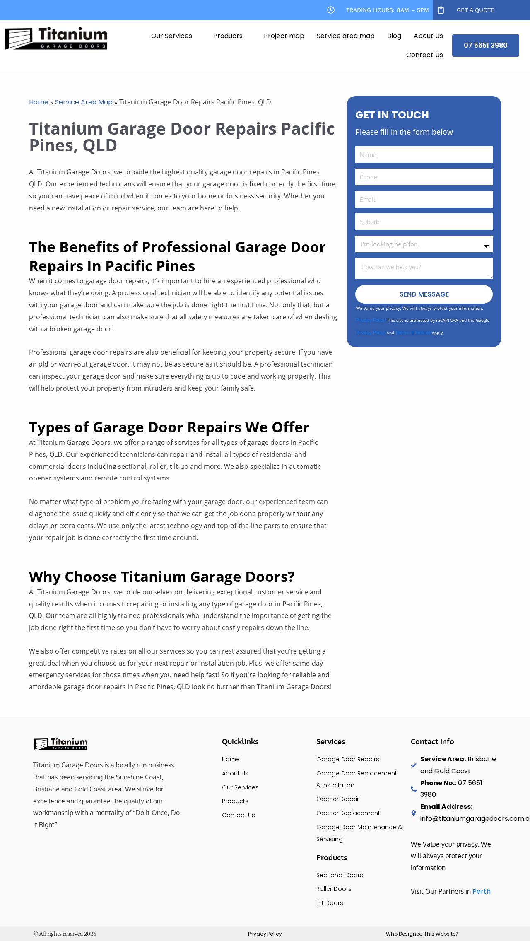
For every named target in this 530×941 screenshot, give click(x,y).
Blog (394, 36)
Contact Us (424, 55)
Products (228, 36)
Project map (284, 36)
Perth (481, 891)
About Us (428, 36)
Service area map (346, 36)
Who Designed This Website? (422, 933)
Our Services (171, 36)
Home (38, 102)
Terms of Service (413, 333)
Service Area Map (84, 102)
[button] (176, 36)
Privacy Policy (370, 320)
